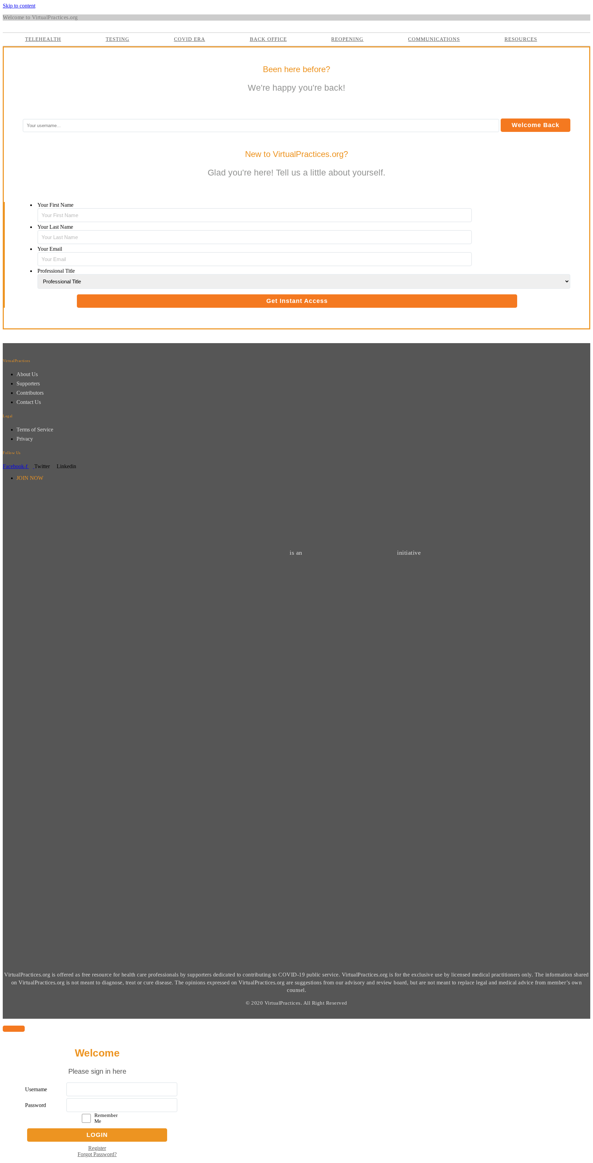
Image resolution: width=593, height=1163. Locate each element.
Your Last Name (55, 227)
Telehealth (43, 39)
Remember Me (106, 1118)
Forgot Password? (97, 1154)
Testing (117, 39)
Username (36, 1089)
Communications (434, 39)
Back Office (268, 39)
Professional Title (56, 271)
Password (35, 1105)
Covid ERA (189, 39)
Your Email (49, 249)
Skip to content (19, 6)
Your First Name (55, 205)
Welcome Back (535, 125)
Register (97, 1148)
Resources (520, 39)
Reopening (347, 39)
